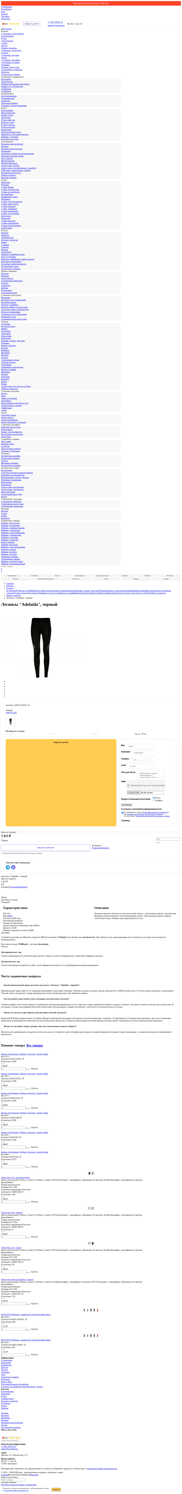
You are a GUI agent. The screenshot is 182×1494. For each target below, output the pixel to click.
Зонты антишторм (9, 420)
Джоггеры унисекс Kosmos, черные (17, 1279)
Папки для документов (11, 432)
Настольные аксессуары (12, 434)
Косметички (6, 470)
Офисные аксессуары (11, 427)
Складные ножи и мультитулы (15, 309)
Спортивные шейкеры (11, 501)
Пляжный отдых (8, 317)
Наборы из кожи (8, 549)
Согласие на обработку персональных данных (22, 1387)
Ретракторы (6, 290)
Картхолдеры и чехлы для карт (15, 477)
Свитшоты (6, 333)
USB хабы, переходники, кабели (16, 170)
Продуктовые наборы (11, 449)
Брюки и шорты (8, 345)
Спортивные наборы (10, 559)
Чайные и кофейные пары (13, 254)
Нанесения (6, 1363)
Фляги (4, 242)
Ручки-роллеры (8, 127)
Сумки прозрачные (9, 211)
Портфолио (6, 9)
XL (11, 712)
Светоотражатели (9, 293)
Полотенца (6, 401)
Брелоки (5, 273)
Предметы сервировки (11, 261)
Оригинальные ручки (11, 132)
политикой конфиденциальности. (16, 1490)
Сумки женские (8, 221)
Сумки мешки (7, 187)
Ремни (4, 384)
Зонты (106, 579)
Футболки (5, 324)
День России (7, 82)
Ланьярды (5, 285)
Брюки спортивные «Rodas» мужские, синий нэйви (24, 1054)
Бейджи (4, 288)
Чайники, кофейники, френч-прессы (17, 259)
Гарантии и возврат (10, 1377)
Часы (3, 396)
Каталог (10, 586)
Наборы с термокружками (13, 528)
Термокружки (7, 237)
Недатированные (9, 96)
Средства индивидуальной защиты (17, 473)
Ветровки (5, 353)
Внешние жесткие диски (12, 156)
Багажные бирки (8, 302)
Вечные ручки (7, 122)
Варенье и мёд (7, 444)
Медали (4, 511)
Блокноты (5, 101)
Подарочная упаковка (11, 465)
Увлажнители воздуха (11, 173)
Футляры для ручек (10, 139)
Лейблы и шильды (9, 389)
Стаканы (5, 245)
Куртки (4, 348)
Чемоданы (5, 218)
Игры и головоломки (10, 312)
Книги (4, 497)
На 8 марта (6, 79)
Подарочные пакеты (10, 458)
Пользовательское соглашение (15, 1384)
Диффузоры (6, 408)
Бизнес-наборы (8, 542)
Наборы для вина (9, 552)
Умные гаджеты (8, 175)
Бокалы (4, 249)
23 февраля (6, 91)
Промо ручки (7, 115)
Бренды (4, 1367)
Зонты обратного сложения (13, 422)
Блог (3, 11)
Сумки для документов (11, 201)
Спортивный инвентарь (12, 506)
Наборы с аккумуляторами (13, 547)
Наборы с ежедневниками (13, 533)
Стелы (4, 513)
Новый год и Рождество (12, 86)
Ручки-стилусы (8, 125)
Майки (4, 329)
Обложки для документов (13, 475)
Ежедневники (12, 576)
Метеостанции (7, 161)
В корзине (100, 848)
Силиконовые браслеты (12, 281)
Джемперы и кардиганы (12, 367)
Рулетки (4, 283)
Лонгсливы (6, 336)
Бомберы (5, 350)
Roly (11, 916)
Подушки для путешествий (13, 300)
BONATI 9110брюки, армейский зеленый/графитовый (25, 1314)
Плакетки (5, 518)
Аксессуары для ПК (10, 165)
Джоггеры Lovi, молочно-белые (15, 1177)
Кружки (4, 233)
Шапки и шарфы (8, 369)
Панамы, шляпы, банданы (13, 341)
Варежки (5, 379)
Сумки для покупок (10, 189)
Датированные (8, 98)
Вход (3, 1485)
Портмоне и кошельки (11, 480)
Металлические (8, 113)
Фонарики (6, 297)
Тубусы (4, 461)
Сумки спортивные (10, 223)
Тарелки (5, 247)
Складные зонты (8, 415)
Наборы (136, 579)
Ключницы (6, 485)
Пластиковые (7, 110)
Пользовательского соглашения (155, 812)
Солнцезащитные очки (11, 494)
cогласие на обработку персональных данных (144, 814)
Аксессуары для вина (11, 269)
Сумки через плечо (9, 204)
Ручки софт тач (8, 120)
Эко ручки (6, 117)
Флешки (5, 146)
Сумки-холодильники (11, 225)
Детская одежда (8, 362)
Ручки (57, 576)
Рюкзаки (5, 185)
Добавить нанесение (45, 848)
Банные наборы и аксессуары (14, 307)
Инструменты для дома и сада (14, 403)
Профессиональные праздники (15, 84)
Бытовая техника (9, 177)
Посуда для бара (8, 257)
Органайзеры (7, 194)
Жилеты (5, 355)
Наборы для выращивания (13, 564)
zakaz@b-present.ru (56, 25)
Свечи (4, 410)
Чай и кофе (6, 441)
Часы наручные (8, 492)
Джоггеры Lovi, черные (12, 1212)
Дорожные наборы (9, 557)
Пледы (4, 393)
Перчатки (5, 377)
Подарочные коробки (11, 456)
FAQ (3, 1375)
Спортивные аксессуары (12, 504)
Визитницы (6, 482)
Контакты (5, 19)
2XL (15, 712)
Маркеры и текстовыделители (15, 134)
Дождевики (6, 365)
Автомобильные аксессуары (14, 319)
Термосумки (6, 228)
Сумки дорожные (9, 209)
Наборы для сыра (9, 554)
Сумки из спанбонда (10, 192)
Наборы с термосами (10, 530)
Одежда (9, 588)
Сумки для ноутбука (10, 213)
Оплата (4, 14)
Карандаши (6, 129)
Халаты (4, 357)
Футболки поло (8, 326)
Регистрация (11, 1485)
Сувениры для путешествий (14, 314)
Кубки (4, 516)
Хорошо (56, 1489)
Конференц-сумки (9, 197)
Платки (4, 374)
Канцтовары (6, 429)
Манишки (5, 372)
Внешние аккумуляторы (12, 144)
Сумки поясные (8, 206)
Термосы (5, 235)
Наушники (6, 151)
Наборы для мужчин (10, 523)
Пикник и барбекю (9, 305)
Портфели (5, 199)
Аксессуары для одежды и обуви (16, 386)
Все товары (34, 1045)
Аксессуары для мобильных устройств (18, 168)
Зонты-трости (7, 417)
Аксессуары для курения (12, 487)
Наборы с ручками (9, 137)
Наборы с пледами (9, 537)
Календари (6, 437)
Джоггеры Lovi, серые (11, 1247)
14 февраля (6, 89)
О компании (6, 7)
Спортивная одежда (10, 360)
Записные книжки (9, 103)
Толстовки (6, 331)
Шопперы (5, 182)
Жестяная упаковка (9, 463)
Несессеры (6, 216)
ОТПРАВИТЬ (126, 805)
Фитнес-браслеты (9, 163)
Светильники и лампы (11, 405)
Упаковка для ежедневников (14, 105)
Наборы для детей (9, 545)
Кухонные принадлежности (13, 264)
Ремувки (5, 276)
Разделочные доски (10, 266)
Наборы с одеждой (9, 540)
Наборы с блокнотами (11, 535)
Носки (4, 381)
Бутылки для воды (9, 240)
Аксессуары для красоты (12, 489)
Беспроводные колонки (11, 149)
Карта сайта (6, 1382)
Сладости (5, 446)
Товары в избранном (26, 1485)
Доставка (5, 16)
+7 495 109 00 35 (55, 22)
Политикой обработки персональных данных (153, 816)
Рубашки (5, 343)
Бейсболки (6, 338)
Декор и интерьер (9, 398)
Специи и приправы (10, 451)
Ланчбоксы (6, 252)
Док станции (7, 158)
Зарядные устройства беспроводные (17, 153)
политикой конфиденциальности (102, 1468)
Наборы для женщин (10, 525)
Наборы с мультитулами (12, 561)
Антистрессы (7, 278)
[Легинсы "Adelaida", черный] (11, 722)
